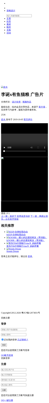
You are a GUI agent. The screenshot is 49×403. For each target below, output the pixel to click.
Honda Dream (13, 251)
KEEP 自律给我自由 (16, 234)
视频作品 (26, 102)
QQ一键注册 (7, 400)
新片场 (42, 107)
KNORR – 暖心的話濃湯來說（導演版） (26, 240)
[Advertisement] (24, 61)
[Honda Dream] (14, 249)
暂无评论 (28, 119)
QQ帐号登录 (7, 355)
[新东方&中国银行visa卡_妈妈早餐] (24, 243)
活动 (9, 33)
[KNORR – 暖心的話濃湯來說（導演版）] (27, 237)
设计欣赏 (16, 102)
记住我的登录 (10, 340)
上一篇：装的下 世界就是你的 (15, 216)
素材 (9, 24)
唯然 (9, 27)
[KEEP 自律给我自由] (17, 232)
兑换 (9, 30)
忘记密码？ (22, 340)
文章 (9, 18)
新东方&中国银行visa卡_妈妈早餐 (23, 246)
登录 (30, 256)
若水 (3, 119)
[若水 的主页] (4, 87)
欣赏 (9, 21)
